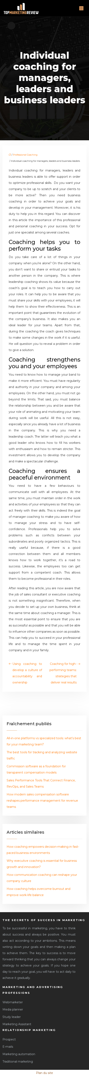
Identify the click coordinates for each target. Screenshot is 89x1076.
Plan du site (44, 1073)
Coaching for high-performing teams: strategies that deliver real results (63, 673)
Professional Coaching (25, 154)
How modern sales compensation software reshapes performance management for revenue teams (42, 801)
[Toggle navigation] (81, 8)
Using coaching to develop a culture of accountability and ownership (27, 673)
